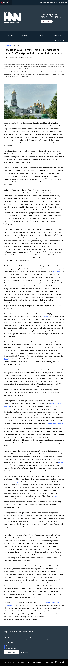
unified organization (55, 423)
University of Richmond (60, 2)
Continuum (9, 646)
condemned (57, 271)
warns (24, 515)
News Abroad (7, 45)
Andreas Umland (9, 72)
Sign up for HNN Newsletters (34, 662)
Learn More (25, 652)
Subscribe (46, 21)
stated (6, 359)
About (42, 35)
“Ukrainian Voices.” (24, 76)
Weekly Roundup (11, 648)
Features (11, 35)
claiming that (16, 482)
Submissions (57, 35)
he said (45, 316)
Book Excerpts (26, 35)
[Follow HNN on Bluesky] (63, 40)
